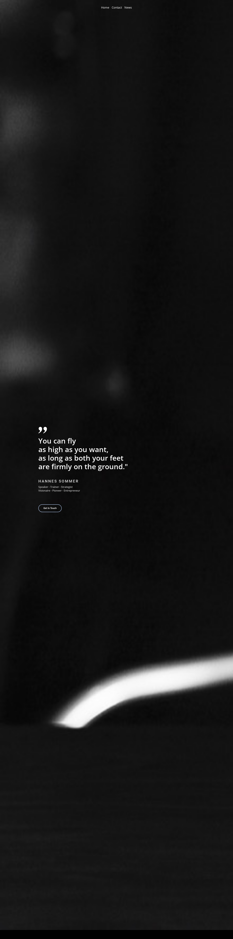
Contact (117, 7)
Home (105, 7)
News (128, 7)
